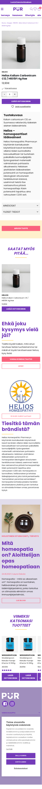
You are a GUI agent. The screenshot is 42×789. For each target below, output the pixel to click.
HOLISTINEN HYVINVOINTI (15, 536)
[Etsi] (31, 9)
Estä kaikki (20, 762)
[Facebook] (5, 704)
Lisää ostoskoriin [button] (15, 309)
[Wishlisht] (35, 9)
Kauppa (9, 23)
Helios (5, 72)
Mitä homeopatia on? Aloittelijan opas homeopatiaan (21, 555)
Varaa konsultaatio (21, 359)
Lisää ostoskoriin (20, 101)
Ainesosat (9, 205)
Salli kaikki (20, 755)
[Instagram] (12, 704)
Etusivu (4, 23)
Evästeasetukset (21, 768)
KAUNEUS (17, 15)
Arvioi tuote (21, 228)
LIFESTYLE (30, 15)
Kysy (21, 366)
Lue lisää (9, 749)
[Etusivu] (15, 9)
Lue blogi (21, 600)
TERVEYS (5, 15)
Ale (39, 15)
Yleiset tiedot (11, 211)
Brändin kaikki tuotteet (21, 416)
